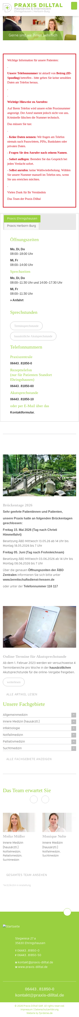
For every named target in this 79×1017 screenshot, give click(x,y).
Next (70, 28)
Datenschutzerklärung (46, 1009)
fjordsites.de (46, 1013)
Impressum (27, 1009)
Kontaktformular (22, 412)
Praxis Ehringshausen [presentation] (22, 218)
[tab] (22, 219)
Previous (8, 28)
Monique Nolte (54, 836)
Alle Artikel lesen (21, 694)
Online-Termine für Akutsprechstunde (34, 656)
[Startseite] (32, 8)
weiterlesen (14, 682)
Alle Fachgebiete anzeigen (28, 759)
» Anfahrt (16, 300)
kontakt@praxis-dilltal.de (35, 962)
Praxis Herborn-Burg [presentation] (21, 226)
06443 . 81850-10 (22, 399)
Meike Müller (14, 836)
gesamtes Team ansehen (26, 875)
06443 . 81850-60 (22, 386)
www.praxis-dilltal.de (33, 967)
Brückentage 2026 (17, 505)
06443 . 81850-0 (21, 363)
